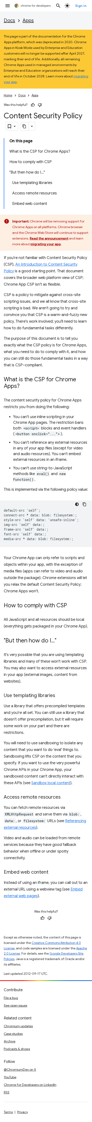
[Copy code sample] (84, 504)
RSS (6, 1092)
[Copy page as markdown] (24, 126)
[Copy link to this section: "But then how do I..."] (61, 641)
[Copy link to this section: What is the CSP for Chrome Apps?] (24, 386)
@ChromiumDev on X (20, 1069)
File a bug (11, 998)
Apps (28, 21)
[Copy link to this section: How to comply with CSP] (71, 606)
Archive (9, 1041)
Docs (9, 21)
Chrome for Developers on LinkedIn (30, 1085)
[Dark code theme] (77, 504)
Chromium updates (18, 1026)
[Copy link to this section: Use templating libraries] (60, 696)
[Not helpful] (39, 104)
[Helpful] (32, 104)
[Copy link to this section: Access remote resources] (65, 797)
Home (8, 95)
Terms (8, 1112)
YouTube (10, 1077)
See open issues (15, 1005)
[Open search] (58, 6)
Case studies (13, 1034)
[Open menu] (7, 5)
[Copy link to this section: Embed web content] (53, 872)
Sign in (81, 6)
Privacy (22, 1112)
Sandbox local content (50, 783)
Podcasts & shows (17, 1049)
